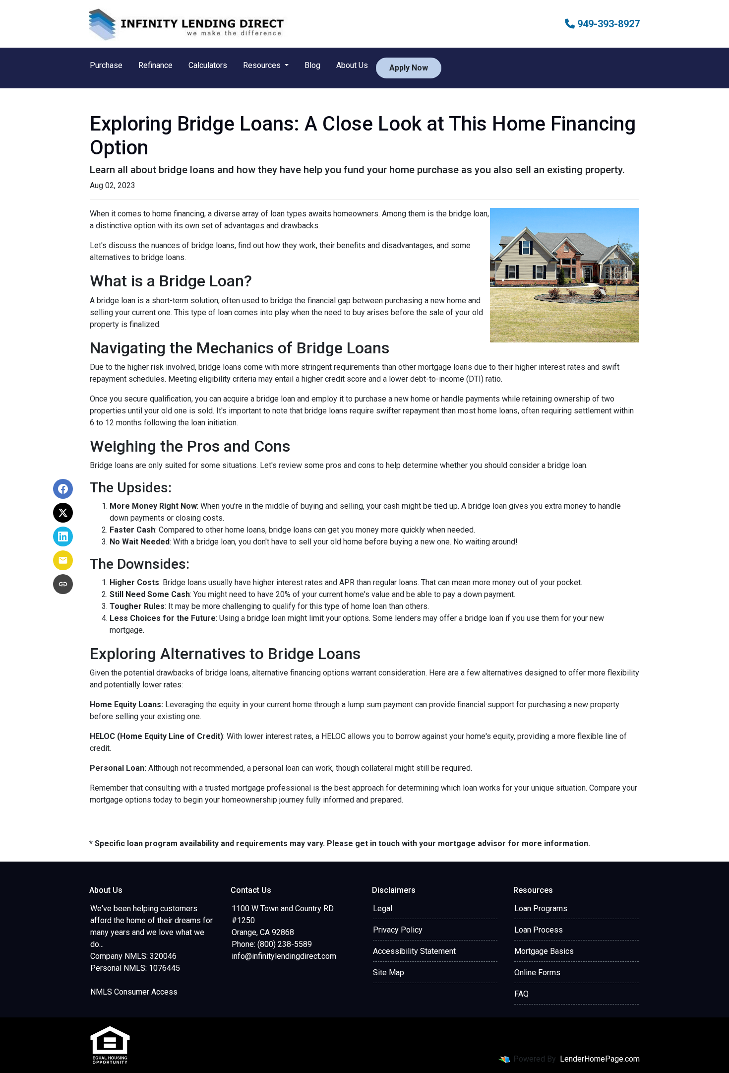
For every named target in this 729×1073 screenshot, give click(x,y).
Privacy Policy (398, 930)
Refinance (155, 65)
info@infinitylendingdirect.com (284, 956)
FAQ (521, 994)
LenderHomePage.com (600, 1059)
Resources (263, 65)
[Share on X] (63, 513)
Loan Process (538, 930)
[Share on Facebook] (63, 489)
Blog (312, 65)
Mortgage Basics (544, 951)
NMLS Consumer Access (134, 992)
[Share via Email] (63, 560)
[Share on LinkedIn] (63, 536)
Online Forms (537, 972)
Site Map (388, 972)
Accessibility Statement (414, 951)
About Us (352, 65)
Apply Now (408, 67)
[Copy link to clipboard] (63, 584)
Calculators (207, 65)
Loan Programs (540, 908)
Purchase (106, 65)
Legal (382, 908)
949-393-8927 (607, 24)
